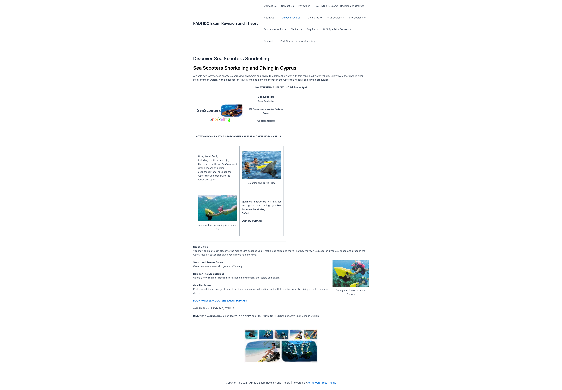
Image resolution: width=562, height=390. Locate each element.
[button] (275, 17)
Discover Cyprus (291, 17)
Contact (268, 41)
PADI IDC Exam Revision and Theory (226, 23)
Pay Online (304, 5)
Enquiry (311, 29)
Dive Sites (313, 17)
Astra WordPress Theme (321, 382)
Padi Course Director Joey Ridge (298, 41)
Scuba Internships (273, 29)
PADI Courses (334, 17)
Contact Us (270, 5)
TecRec (295, 29)
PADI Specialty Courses (336, 29)
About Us (269, 17)
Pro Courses (356, 17)
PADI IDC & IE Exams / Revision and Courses (339, 5)
